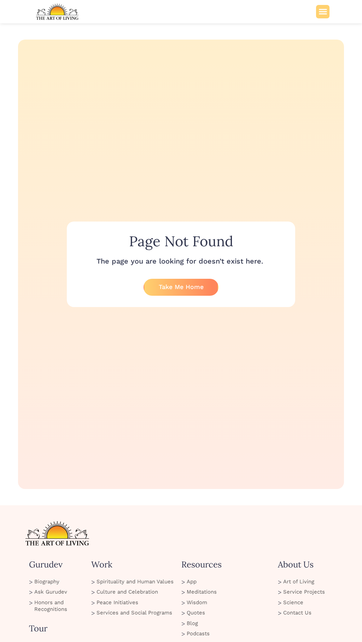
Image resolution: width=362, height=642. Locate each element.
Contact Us (297, 612)
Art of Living (298, 581)
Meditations (202, 592)
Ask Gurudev (50, 592)
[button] (322, 11)
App (192, 581)
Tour (38, 628)
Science (293, 602)
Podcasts (198, 633)
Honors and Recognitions (50, 606)
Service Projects (304, 592)
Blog (192, 623)
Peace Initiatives (117, 602)
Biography (46, 581)
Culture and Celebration (127, 592)
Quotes (196, 612)
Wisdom (197, 602)
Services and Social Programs (134, 612)
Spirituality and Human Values (135, 581)
